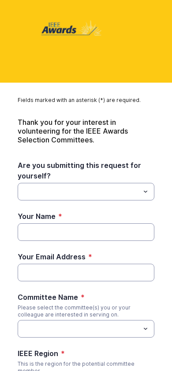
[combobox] (86, 191)
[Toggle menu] (145, 192)
